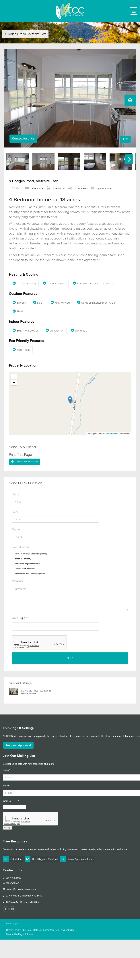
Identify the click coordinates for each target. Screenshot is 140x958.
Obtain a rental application (25, 569)
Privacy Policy (67, 930)
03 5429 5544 (13, 883)
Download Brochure (26, 461)
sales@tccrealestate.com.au (22, 889)
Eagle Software (25, 934)
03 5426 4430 (13, 878)
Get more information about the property (31, 554)
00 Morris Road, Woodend (36, 690)
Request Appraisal (18, 745)
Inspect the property (23, 559)
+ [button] (14, 377)
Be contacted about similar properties (30, 573)
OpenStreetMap (112, 433)
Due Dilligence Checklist (45, 859)
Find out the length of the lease (27, 564)
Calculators (16, 859)
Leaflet (90, 433)
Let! (125, 139)
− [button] (14, 382)
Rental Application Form (80, 859)
